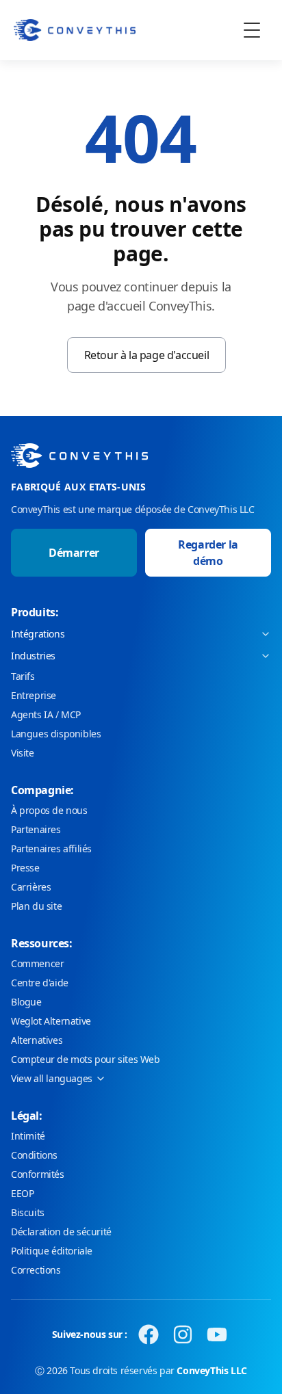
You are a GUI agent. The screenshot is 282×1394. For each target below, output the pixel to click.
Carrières (31, 886)
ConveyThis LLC (211, 1370)
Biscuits (27, 1212)
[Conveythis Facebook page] (149, 1334)
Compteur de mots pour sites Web (85, 1059)
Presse (25, 867)
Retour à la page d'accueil (146, 355)
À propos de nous (49, 810)
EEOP (22, 1193)
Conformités (37, 1174)
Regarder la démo (208, 552)
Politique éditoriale (51, 1250)
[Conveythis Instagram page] (183, 1334)
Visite (22, 752)
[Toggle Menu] (251, 30)
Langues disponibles (56, 733)
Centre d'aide (39, 982)
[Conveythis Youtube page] (217, 1334)
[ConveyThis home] (75, 30)
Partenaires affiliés (51, 848)
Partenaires (36, 829)
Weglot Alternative (51, 1020)
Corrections (36, 1269)
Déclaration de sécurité (61, 1231)
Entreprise (33, 695)
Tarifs (23, 676)
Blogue (26, 1001)
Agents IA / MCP (46, 714)
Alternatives (36, 1040)
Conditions (34, 1154)
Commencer (37, 963)
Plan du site (36, 905)
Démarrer (74, 552)
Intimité (28, 1135)
